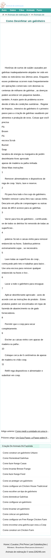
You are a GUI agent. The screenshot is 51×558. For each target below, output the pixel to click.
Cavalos (14, 544)
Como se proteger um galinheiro (18, 481)
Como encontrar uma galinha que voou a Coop (24, 525)
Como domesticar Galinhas (15, 497)
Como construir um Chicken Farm (18, 530)
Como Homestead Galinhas (16, 458)
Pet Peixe (24, 544)
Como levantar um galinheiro (16, 509)
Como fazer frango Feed (14, 474)
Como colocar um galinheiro (16, 514)
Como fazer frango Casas (14, 463)
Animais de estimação (18, 15)
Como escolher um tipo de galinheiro (20, 491)
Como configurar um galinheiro (17, 502)
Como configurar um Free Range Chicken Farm (25, 519)
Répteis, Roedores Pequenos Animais (25, 548)
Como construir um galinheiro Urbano (20, 453)
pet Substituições (39, 544)
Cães (21, 10)
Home (6, 544)
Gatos (13, 10)
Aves (4, 10)
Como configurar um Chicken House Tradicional (25, 486)
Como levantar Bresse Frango (17, 469)
